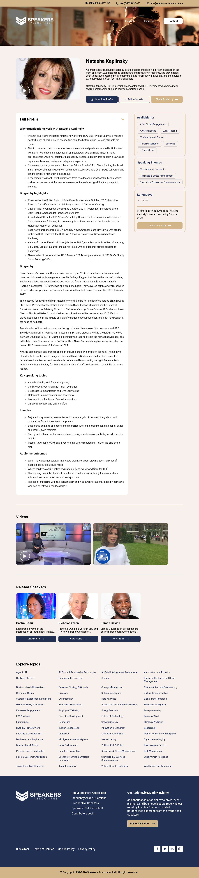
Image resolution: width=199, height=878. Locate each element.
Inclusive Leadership (69, 728)
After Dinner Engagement (153, 124)
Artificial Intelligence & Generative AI (119, 672)
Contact (173, 21)
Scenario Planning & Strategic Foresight (74, 758)
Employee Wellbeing (69, 710)
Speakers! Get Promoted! (87, 808)
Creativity (63, 693)
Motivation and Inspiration (153, 169)
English (144, 200)
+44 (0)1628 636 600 (130, 3)
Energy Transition (110, 710)
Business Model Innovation (30, 687)
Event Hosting (170, 131)
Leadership (149, 728)
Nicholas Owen (68, 623)
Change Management (112, 687)
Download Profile (104, 99)
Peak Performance (68, 745)
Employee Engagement (28, 710)
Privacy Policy (86, 849)
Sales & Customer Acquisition (31, 756)
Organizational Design (27, 745)
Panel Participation (149, 143)
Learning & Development (28, 733)
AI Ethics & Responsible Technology (77, 672)
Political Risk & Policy (112, 745)
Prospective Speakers (85, 803)
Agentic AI (21, 672)
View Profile (34, 638)
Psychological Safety (155, 745)
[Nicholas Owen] (78, 606)
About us (149, 21)
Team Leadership (67, 766)
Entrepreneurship (152, 710)
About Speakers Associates (89, 792)
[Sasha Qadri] (36, 606)
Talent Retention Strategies (30, 766)
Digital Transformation (155, 698)
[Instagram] (180, 849)
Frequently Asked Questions (89, 798)
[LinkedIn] (172, 849)
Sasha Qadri (24, 623)
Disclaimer (22, 849)
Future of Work (152, 716)
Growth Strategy (109, 722)
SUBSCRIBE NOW (139, 823)
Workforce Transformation (157, 766)
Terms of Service (43, 849)
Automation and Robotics (157, 672)
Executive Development (71, 716)
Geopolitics (64, 722)
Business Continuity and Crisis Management (159, 680)
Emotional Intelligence (155, 704)
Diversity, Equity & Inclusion (30, 704)
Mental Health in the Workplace (160, 733)
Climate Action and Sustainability (160, 687)
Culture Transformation (156, 693)
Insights (129, 21)
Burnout (105, 678)
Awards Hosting (148, 131)
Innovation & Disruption (113, 728)
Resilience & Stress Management (156, 176)
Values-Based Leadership (114, 766)
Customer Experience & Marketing (33, 698)
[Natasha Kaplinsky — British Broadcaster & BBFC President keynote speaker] (48, 78)
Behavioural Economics (71, 678)
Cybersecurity (66, 698)
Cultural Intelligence (111, 693)
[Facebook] (157, 849)
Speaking (170, 143)
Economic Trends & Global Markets (119, 704)
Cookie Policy (66, 849)
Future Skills (22, 722)
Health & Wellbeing (153, 722)
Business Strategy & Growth (73, 687)
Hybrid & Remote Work (28, 728)
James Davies (110, 623)
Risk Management (153, 751)
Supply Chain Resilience (156, 756)
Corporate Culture (25, 693)
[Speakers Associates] (34, 21)
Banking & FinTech (25, 678)
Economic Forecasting (70, 704)
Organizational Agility (154, 739)
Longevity (64, 733)
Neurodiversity (108, 739)
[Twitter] (165, 849)
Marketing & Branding (112, 733)
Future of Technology (112, 716)
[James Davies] (121, 606)
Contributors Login (83, 813)
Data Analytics (108, 698)
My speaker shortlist (97, 3)
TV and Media (147, 150)
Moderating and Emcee (152, 137)
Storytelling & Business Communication (160, 182)
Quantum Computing (69, 751)
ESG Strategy (23, 716)
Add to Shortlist (136, 99)
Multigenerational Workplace (73, 739)
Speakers (110, 21)
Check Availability (164, 99)
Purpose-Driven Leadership (30, 751)
